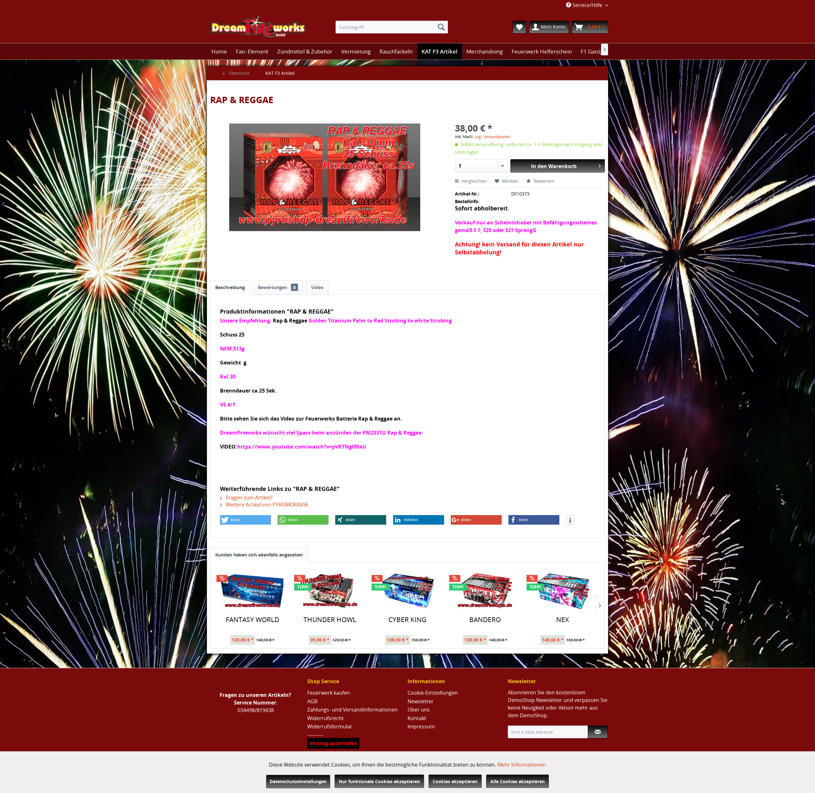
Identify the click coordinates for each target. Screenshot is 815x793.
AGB (312, 701)
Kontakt (417, 718)
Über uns (419, 709)
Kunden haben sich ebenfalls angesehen (259, 555)
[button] (245, 520)
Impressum (421, 726)
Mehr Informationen (521, 764)
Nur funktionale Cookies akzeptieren (379, 781)
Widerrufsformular (329, 726)
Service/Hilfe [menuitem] (587, 5)
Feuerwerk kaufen (328, 692)
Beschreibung (230, 287)
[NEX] (562, 591)
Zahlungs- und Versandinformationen (352, 709)
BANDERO (485, 620)
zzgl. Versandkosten (492, 136)
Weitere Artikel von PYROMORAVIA (266, 504)
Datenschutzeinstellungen (298, 781)
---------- (315, 735)
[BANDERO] (485, 591)
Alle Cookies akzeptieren (517, 781)
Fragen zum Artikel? (248, 497)
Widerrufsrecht (325, 718)
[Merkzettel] (519, 27)
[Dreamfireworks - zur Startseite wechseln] (258, 27)
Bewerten (543, 181)
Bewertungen (277, 287)
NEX (562, 620)
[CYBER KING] (407, 591)
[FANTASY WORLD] (252, 591)
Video (317, 287)
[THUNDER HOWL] (330, 591)
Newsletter (421, 701)
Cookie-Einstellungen (433, 692)
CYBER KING (407, 620)
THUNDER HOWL (329, 620)
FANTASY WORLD (252, 620)
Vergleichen (473, 181)
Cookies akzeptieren (455, 781)
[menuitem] (392, 27)
